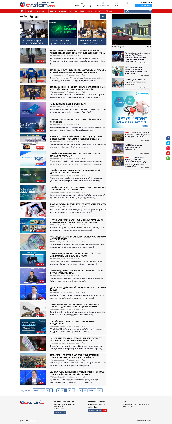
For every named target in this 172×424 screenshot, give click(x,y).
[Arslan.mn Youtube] (168, 153)
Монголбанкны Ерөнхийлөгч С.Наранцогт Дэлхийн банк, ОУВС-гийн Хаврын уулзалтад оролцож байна (78, 88)
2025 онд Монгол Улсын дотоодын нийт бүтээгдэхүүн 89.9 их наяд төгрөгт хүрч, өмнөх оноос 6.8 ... (76, 339)
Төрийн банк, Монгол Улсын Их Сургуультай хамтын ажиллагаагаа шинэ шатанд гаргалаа (75, 254)
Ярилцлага (99, 11)
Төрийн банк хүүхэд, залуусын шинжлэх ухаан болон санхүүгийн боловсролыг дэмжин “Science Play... (76, 221)
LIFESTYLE (73, 11)
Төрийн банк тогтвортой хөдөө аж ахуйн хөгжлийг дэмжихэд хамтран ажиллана (75, 171)
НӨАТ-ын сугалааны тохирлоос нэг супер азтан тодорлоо (78, 204)
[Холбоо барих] (168, 158)
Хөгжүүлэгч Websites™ (144, 421)
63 (80, 390)
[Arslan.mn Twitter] (168, 143)
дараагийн (92, 390)
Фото (82, 11)
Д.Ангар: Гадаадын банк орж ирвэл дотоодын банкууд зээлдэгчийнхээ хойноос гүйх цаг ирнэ (77, 373)
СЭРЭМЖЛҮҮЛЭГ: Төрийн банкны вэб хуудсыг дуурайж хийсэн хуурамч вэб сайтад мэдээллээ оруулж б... (76, 137)
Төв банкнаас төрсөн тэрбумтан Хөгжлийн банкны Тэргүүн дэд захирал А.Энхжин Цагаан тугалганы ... (75, 305)
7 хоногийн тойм (103, 6)
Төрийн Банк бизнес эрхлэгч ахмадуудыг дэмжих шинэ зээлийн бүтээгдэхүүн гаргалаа (78, 188)
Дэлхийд (62, 11)
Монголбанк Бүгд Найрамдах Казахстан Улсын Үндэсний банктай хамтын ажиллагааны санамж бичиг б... (78, 71)
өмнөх (42, 390)
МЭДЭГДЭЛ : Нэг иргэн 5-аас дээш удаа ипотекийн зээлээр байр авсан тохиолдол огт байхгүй (74, 356)
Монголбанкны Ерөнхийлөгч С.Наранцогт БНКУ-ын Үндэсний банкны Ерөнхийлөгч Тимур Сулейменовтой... (77, 51)
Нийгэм (53, 11)
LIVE (109, 11)
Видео (90, 11)
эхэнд (36, 390)
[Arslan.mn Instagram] (168, 148)
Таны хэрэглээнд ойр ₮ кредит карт (68, 104)
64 (85, 390)
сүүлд (99, 390)
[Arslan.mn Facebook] (168, 138)
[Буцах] (102, 16)
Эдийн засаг (41, 11)
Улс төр (30, 11)
